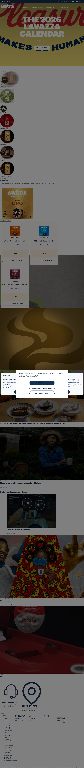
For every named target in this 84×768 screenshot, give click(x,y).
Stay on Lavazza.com (42, 393)
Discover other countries (42, 388)
